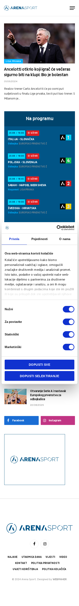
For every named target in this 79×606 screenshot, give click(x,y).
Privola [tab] (14, 239)
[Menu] (72, 8)
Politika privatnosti (45, 563)
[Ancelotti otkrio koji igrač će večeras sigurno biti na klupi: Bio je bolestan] (39, 43)
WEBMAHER (60, 579)
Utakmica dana (32, 557)
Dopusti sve (39, 364)
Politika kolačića (54, 569)
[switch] (68, 322)
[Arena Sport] (20, 8)
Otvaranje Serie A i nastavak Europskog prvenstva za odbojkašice (48, 395)
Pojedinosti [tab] (39, 239)
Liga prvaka (13, 61)
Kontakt (21, 563)
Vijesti (50, 557)
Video (63, 557)
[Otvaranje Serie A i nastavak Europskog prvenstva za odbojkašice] (15, 396)
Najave (12, 557)
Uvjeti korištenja (25, 569)
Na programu (39, 118)
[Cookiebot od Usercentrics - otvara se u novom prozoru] (56, 227)
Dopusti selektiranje (39, 376)
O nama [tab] (64, 239)
